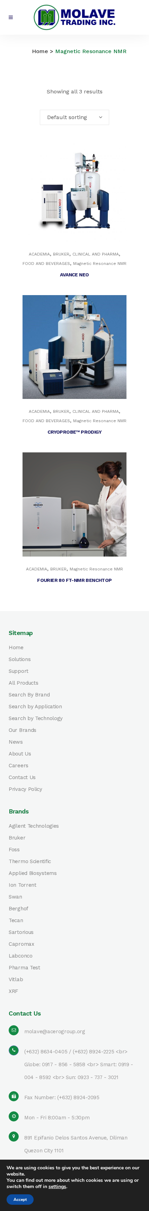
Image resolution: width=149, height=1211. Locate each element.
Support (18, 671)
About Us (20, 754)
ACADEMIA (39, 254)
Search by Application (35, 707)
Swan (15, 897)
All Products (23, 683)
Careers (18, 766)
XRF (13, 991)
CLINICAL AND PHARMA (95, 254)
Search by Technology (36, 718)
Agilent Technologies (34, 826)
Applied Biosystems (33, 873)
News (16, 742)
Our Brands (22, 730)
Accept (20, 1199)
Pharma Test (24, 968)
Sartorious (21, 932)
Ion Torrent (22, 885)
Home (40, 51)
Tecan (16, 921)
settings (57, 1187)
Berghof (18, 909)
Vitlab (16, 980)
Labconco (21, 956)
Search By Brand (29, 695)
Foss (14, 850)
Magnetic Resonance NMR (99, 263)
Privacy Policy (25, 789)
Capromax (21, 944)
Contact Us (22, 777)
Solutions (19, 659)
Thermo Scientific (30, 862)
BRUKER (61, 254)
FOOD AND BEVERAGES (46, 263)
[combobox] (74, 117)
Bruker (17, 838)
